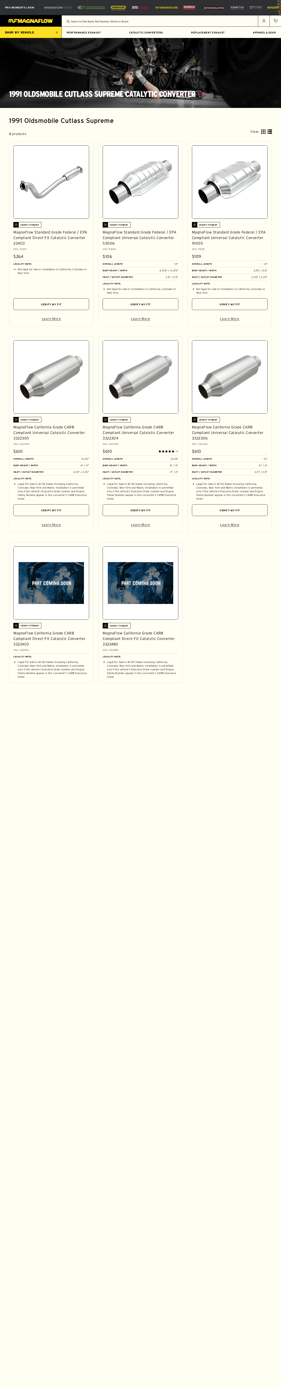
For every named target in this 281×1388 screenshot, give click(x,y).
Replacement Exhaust (208, 32)
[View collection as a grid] (263, 131)
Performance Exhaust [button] (84, 32)
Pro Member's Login (19, 7)
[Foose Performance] (255, 7)
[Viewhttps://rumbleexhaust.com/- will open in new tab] (189, 7)
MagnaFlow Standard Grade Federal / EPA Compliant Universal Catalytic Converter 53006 (139, 237)
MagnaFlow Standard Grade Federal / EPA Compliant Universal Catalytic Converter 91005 (229, 237)
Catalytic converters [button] (146, 32)
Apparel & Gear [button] (264, 32)
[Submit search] (68, 21)
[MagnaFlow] (166, 8)
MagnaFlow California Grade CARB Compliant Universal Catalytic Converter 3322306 (228, 432)
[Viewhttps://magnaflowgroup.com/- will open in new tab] (58, 8)
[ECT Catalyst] (91, 7)
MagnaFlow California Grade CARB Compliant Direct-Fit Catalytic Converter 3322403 (49, 638)
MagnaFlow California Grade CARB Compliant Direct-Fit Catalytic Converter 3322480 (139, 638)
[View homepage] (31, 21)
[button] (275, 21)
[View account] (263, 21)
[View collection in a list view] (270, 131)
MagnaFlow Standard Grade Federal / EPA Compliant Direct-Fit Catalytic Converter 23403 (50, 237)
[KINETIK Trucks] (237, 7)
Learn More (65, 319)
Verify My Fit (51, 304)
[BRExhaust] (140, 7)
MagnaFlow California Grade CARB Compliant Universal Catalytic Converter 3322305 (49, 432)
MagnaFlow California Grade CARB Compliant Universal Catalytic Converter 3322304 (138, 432)
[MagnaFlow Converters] (118, 8)
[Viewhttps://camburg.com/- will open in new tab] (212, 7)
